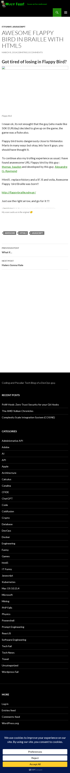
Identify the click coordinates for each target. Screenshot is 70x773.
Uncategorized (10, 665)
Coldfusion (8, 511)
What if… (10, 250)
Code (5, 504)
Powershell (8, 620)
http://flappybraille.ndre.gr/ (19, 192)
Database (7, 524)
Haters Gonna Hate (12, 263)
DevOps (6, 530)
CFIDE (5, 492)
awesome (10, 233)
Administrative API (12, 440)
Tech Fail (7, 646)
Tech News (8, 652)
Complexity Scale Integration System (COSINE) (28, 417)
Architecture (9, 472)
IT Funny (6, 26)
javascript (37, 233)
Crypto (6, 517)
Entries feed (9, 710)
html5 (23, 233)
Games (6, 556)
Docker (6, 537)
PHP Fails (7, 607)
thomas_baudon (11, 166)
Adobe (5, 447)
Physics (6, 614)
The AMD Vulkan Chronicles (17, 410)
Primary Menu (65, 12)
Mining (5, 601)
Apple (5, 466)
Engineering (8, 543)
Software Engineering (14, 639)
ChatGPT (7, 498)
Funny (5, 549)
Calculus (6, 479)
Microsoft (7, 594)
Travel (5, 658)
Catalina (6, 485)
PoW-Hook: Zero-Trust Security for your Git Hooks (30, 404)
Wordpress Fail (10, 671)
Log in (5, 703)
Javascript (18, 26)
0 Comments (36, 52)
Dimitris (22, 52)
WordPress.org (10, 723)
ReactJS (6, 633)
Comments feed (11, 716)
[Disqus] (35, 322)
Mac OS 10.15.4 (10, 588)
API (4, 459)
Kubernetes (8, 581)
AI (3, 453)
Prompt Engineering (13, 626)
